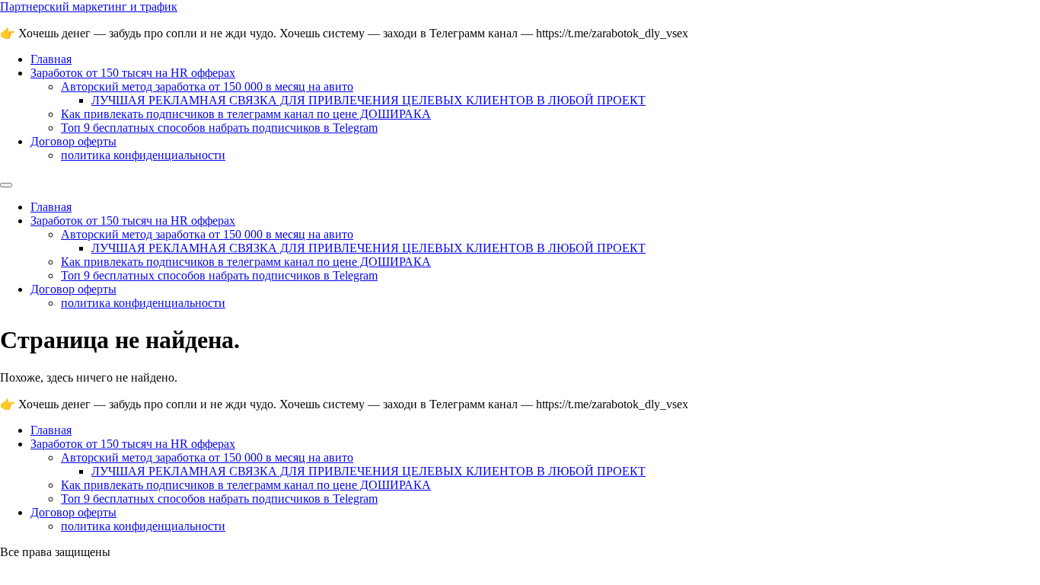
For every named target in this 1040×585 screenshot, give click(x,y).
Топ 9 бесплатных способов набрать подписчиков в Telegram (219, 127)
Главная (51, 59)
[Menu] (6, 185)
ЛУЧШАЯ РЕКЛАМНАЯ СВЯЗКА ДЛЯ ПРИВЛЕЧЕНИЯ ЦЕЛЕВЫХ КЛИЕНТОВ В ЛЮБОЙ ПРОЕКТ (368, 100)
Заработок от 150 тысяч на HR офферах (132, 72)
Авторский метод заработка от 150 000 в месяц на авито (207, 86)
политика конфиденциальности (143, 155)
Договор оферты (73, 141)
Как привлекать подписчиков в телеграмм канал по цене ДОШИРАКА (246, 113)
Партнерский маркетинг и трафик (88, 6)
